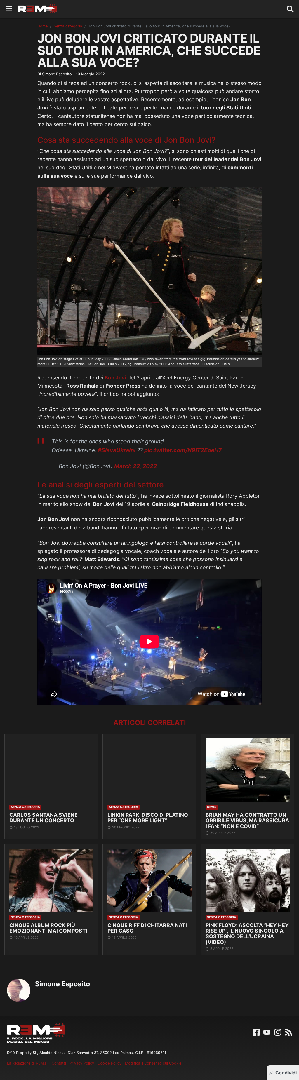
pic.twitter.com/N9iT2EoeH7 (183, 450)
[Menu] (9, 9)
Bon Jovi (114, 377)
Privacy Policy (81, 1063)
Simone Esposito (57, 74)
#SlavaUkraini (116, 450)
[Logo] (37, 8)
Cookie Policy (109, 1063)
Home (42, 26)
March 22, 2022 (135, 466)
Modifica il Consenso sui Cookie (153, 1063)
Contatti (59, 1063)
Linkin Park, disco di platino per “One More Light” (147, 817)
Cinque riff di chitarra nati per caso (147, 928)
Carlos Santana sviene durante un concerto (43, 817)
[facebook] (256, 1031)
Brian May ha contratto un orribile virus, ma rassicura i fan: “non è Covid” (247, 820)
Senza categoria (68, 26)
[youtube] (266, 1031)
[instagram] (277, 1031)
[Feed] (288, 1031)
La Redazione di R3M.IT (27, 1063)
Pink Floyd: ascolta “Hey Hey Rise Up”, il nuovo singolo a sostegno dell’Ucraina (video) (247, 933)
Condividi (286, 1073)
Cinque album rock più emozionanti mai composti (48, 928)
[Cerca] (290, 9)
